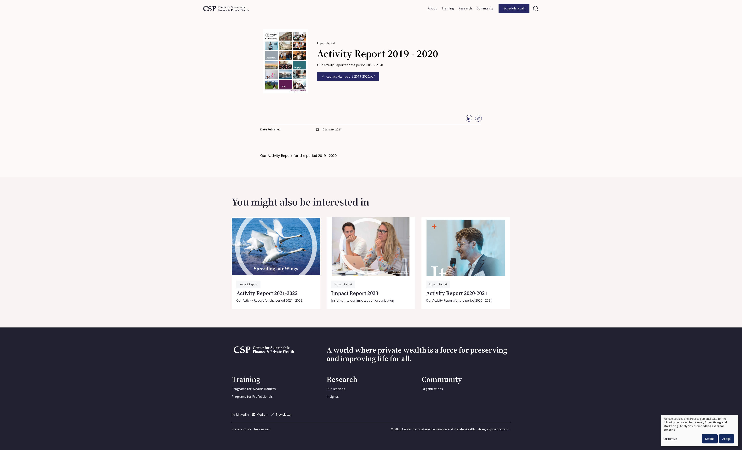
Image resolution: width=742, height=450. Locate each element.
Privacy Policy (241, 429)
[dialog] (699, 430)
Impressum (262, 429)
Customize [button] (670, 439)
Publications (336, 389)
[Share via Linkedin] (469, 118)
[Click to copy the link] (478, 118)
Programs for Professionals (252, 396)
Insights (333, 396)
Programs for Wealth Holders (254, 389)
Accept (726, 439)
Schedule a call (514, 8)
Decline (709, 439)
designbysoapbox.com (494, 429)
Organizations (432, 389)
